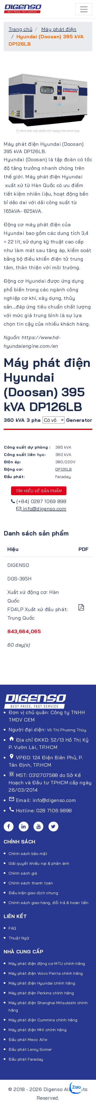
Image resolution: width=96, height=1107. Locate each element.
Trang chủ (20, 29)
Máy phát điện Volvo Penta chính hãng (46, 973)
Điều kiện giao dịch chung (33, 892)
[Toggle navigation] (84, 9)
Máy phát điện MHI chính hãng (38, 1029)
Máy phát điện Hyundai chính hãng (42, 983)
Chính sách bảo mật (28, 853)
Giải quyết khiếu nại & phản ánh (39, 863)
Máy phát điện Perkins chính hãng (41, 992)
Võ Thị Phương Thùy (66, 729)
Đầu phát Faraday (26, 1059)
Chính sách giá (23, 873)
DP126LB (63, 469)
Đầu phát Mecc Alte (28, 1039)
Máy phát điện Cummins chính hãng (43, 1019)
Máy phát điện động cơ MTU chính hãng (47, 963)
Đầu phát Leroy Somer (30, 1049)
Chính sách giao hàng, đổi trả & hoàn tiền (49, 902)
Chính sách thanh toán (31, 882)
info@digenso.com (44, 509)
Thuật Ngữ (19, 937)
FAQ (12, 928)
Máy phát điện (59, 29)
